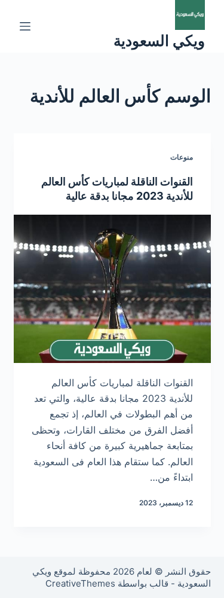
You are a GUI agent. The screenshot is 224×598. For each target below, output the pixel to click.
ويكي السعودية (159, 41)
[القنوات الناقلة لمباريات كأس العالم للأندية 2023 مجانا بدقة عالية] (112, 289)
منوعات (181, 156)
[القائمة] (25, 26)
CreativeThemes (80, 583)
